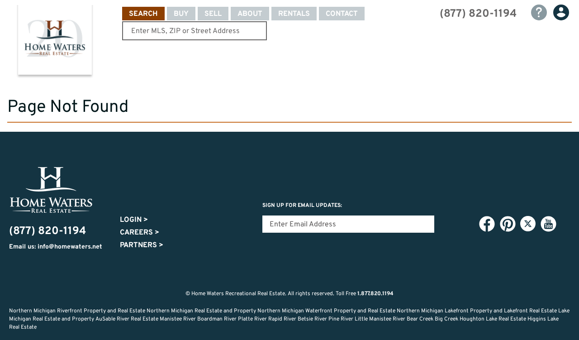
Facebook (486, 224)
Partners (141, 245)
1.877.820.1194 (375, 293)
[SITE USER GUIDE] (539, 12)
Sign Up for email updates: (302, 205)
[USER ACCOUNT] (561, 12)
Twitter (528, 223)
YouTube (548, 224)
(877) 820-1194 (478, 14)
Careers (139, 232)
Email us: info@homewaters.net (55, 247)
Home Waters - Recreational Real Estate (54, 41)
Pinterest (507, 224)
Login (134, 220)
